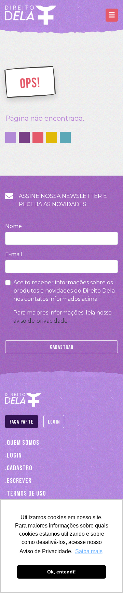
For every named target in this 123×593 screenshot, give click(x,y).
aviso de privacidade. (41, 321)
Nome (13, 226)
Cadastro (19, 468)
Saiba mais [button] (88, 551)
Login (54, 422)
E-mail (13, 254)
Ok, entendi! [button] (61, 571)
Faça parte (21, 422)
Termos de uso (26, 493)
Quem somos (23, 442)
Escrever (19, 480)
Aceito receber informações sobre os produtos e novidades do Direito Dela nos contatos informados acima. (64, 290)
